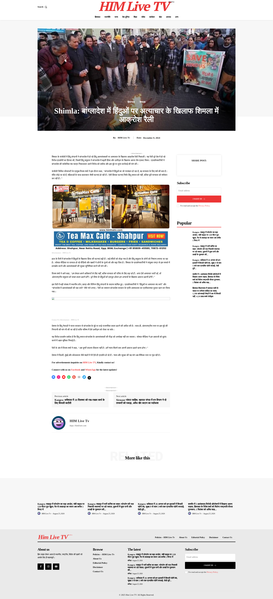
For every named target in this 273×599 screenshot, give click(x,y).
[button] (43, 7)
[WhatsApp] (209, 167)
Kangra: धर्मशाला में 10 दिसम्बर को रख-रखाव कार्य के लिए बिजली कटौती (80, 401)
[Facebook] (189, 167)
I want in (197, 199)
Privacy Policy (204, 206)
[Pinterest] (202, 167)
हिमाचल (131, 102)
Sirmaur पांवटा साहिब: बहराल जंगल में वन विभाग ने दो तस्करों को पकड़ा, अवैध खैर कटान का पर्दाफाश (141, 401)
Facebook (76, 370)
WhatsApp (90, 370)
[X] (196, 167)
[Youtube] (56, 566)
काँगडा (130, 561)
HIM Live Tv (124, 138)
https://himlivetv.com (78, 426)
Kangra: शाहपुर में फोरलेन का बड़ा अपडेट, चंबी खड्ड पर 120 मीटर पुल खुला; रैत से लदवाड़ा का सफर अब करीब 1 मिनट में (61, 507)
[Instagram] (48, 566)
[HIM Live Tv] (58, 423)
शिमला (143, 102)
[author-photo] (39, 513)
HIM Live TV (89, 362)
